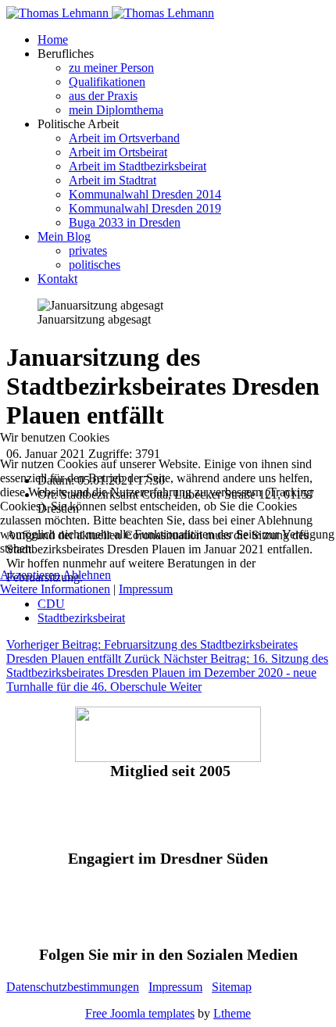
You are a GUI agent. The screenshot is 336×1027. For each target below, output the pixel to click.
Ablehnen (87, 574)
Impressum (146, 589)
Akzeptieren (30, 574)
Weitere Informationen (55, 589)
